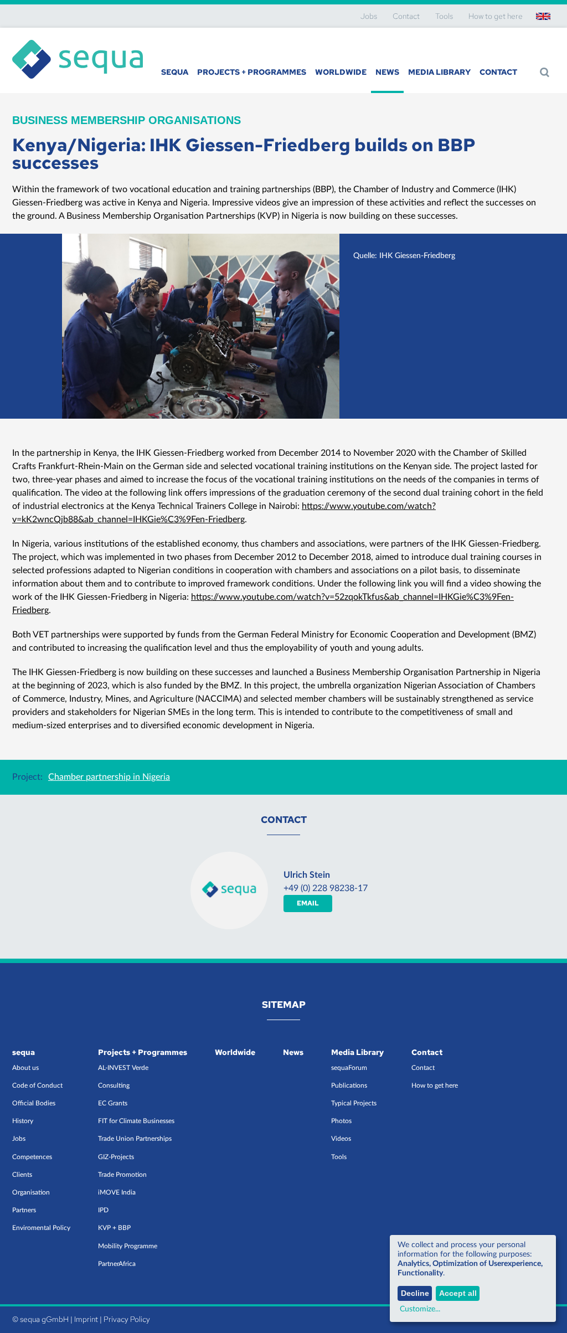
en (543, 16)
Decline (415, 1293)
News (387, 72)
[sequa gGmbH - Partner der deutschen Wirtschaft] (77, 40)
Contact (406, 16)
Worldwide (341, 72)
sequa (174, 72)
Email (308, 903)
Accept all (458, 1293)
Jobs (368, 16)
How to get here (495, 16)
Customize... (420, 1309)
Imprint (86, 1319)
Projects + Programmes (251, 72)
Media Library (439, 72)
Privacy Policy (127, 1319)
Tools (444, 16)
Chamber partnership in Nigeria (109, 777)
